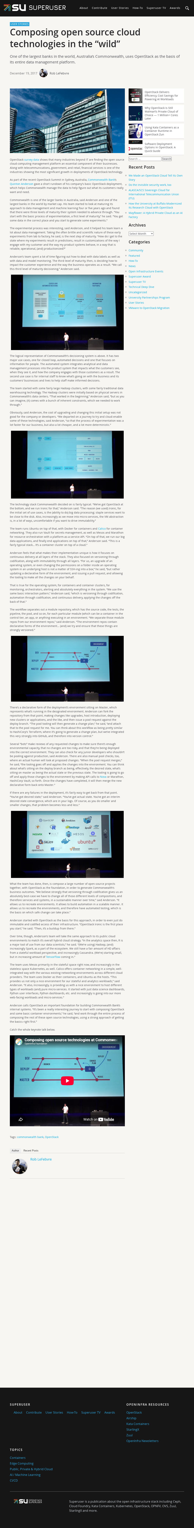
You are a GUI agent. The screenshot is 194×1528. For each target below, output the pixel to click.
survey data (31, 159)
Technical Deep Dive (141, 287)
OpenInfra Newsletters (142, 1441)
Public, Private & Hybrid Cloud (31, 1469)
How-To (138, 8)
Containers (18, 1458)
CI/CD (14, 1480)
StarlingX (132, 1429)
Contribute (99, 8)
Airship (131, 1418)
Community (136, 250)
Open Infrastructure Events (146, 271)
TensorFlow (53, 957)
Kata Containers (137, 1424)
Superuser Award (140, 276)
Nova (103, 776)
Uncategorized (138, 292)
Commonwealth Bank (101, 179)
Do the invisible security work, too (150, 185)
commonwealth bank (30, 1137)
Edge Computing (22, 1463)
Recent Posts (30, 1150)
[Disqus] (67, 1234)
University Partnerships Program (149, 297)
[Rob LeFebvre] (19, 1173)
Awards (175, 8)
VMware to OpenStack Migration (149, 308)
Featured (134, 255)
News (132, 266)
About (84, 8)
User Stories (120, 8)
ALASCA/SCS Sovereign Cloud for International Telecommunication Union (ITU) (154, 194)
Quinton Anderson (21, 184)
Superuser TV (156, 8)
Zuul (129, 1435)
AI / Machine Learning (25, 1475)
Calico (102, 528)
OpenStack (52, 1137)
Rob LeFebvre (59, 73)
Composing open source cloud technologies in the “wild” (75, 38)
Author (15, 1150)
